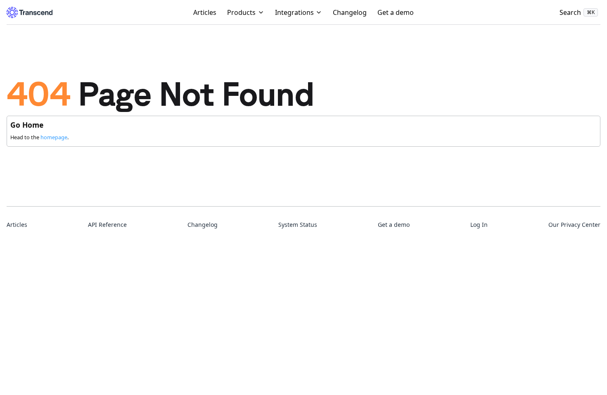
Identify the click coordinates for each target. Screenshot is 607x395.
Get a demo (395, 12)
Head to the (38, 137)
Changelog (350, 12)
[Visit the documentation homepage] (29, 12)
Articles (204, 12)
